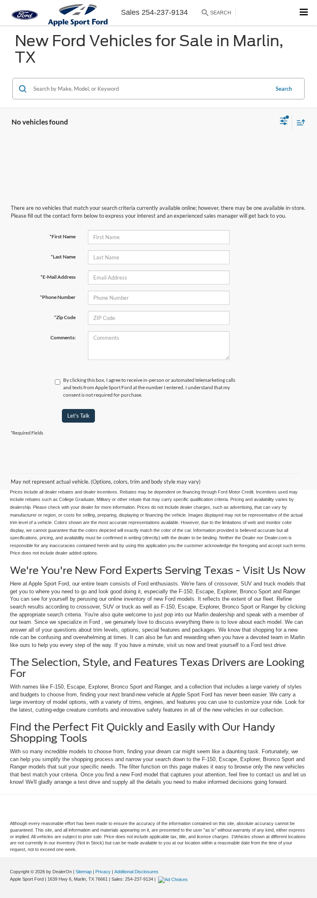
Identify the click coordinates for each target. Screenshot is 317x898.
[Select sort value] (298, 122)
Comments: (63, 337)
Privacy (103, 871)
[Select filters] (284, 122)
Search (284, 88)
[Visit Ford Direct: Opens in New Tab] (174, 879)
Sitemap (84, 871)
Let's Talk (78, 415)
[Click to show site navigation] (304, 12)
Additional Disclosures (136, 871)
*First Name (63, 236)
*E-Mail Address (58, 277)
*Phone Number (58, 297)
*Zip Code (65, 317)
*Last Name (63, 257)
